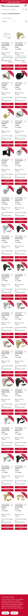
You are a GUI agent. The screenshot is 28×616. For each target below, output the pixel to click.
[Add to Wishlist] (12, 43)
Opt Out (14, 613)
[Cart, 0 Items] (25, 6)
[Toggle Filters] (26, 21)
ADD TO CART (7, 65)
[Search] (23, 9)
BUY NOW (7, 68)
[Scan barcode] (26, 9)
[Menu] (2, 6)
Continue (5, 613)
